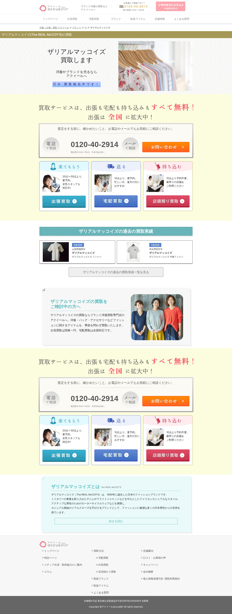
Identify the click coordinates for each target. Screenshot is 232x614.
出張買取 (72, 18)
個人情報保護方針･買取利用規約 (161, 578)
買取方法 (99, 550)
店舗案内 (148, 550)
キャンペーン (150, 564)
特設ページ (50, 557)
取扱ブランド (101, 578)
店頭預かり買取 (107, 571)
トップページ (50, 18)
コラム (48, 571)
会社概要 (148, 571)
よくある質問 (181, 18)
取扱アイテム (138, 18)
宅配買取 (94, 18)
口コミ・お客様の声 (154, 557)
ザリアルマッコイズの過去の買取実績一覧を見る (116, 272)
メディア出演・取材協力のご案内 (63, 564)
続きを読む (116, 521)
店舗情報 (160, 18)
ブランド (116, 18)
